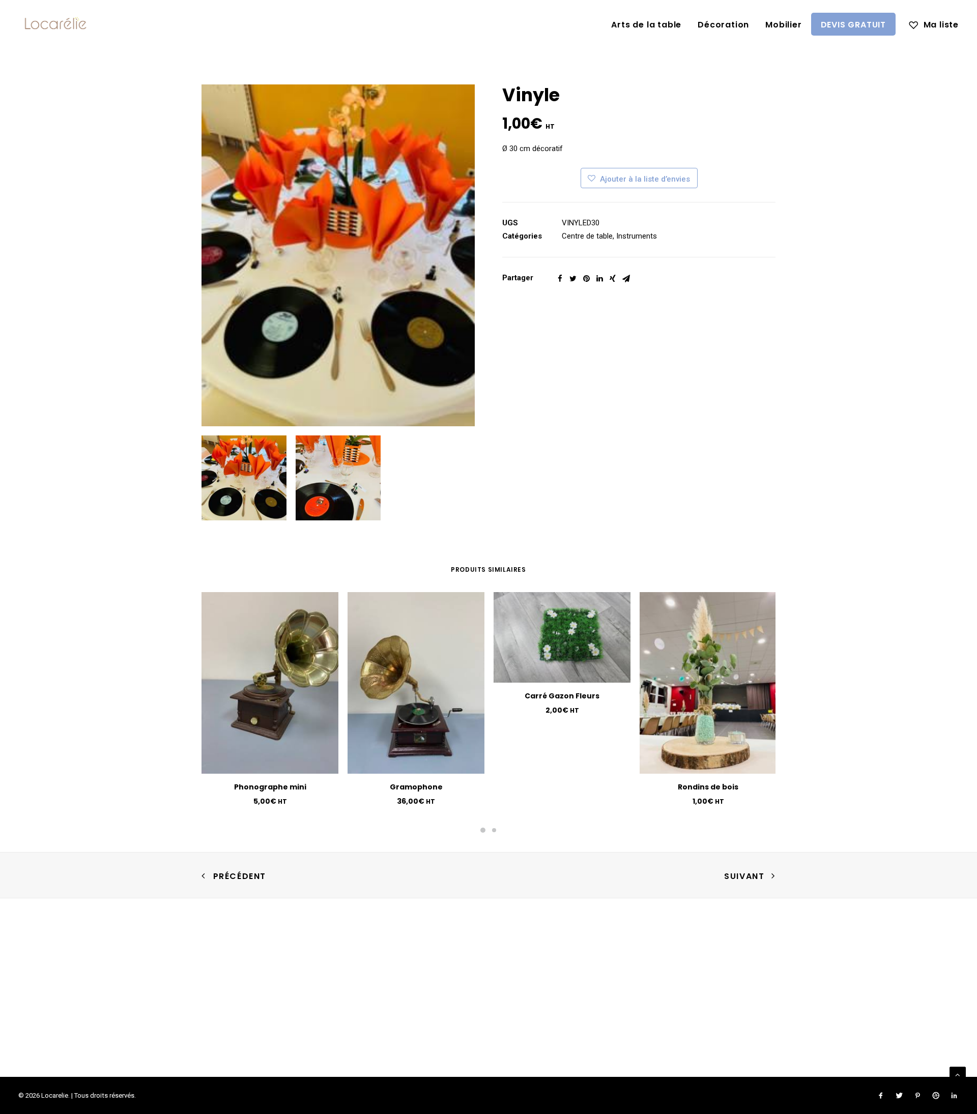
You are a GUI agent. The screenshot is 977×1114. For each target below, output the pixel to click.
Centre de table (587, 236)
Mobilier (783, 25)
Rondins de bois (708, 787)
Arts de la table (646, 25)
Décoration (723, 25)
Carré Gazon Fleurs (562, 696)
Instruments (636, 236)
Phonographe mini (270, 787)
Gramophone (416, 787)
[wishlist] (934, 24)
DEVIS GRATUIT (853, 25)
